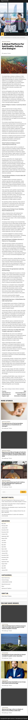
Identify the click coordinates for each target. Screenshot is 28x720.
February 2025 (5, 551)
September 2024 (5, 561)
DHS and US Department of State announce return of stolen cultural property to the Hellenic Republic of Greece (14, 627)
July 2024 (4, 565)
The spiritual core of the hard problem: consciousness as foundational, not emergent (12, 425)
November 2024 (5, 557)
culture (5, 388)
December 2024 (5, 555)
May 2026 (4, 523)
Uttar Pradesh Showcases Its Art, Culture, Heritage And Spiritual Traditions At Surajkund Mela (13, 484)
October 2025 (4, 534)
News (3, 586)
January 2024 (4, 570)
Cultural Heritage (5, 580)
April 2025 (4, 546)
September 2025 (5, 536)
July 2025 (4, 540)
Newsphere (18, 718)
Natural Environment (6, 584)
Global (13, 388)
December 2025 (5, 530)
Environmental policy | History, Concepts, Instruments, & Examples (20, 394)
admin (9, 53)
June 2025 (4, 542)
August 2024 (4, 563)
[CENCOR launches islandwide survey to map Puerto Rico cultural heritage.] (14, 669)
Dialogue (9, 388)
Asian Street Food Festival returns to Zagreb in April (6, 394)
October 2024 (4, 559)
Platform (17, 388)
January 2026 (4, 527)
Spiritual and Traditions (6, 41)
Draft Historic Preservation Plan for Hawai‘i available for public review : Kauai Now (14, 655)
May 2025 (4, 544)
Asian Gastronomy (6, 577)
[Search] (26, 34)
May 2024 (4, 568)
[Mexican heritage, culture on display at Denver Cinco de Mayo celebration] (14, 697)
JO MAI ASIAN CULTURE (7, 582)
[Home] (2, 34)
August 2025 (4, 538)
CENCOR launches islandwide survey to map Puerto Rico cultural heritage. (14, 682)
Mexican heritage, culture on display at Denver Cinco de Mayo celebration (12, 710)
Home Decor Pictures (6, 596)
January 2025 (4, 553)
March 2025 (4, 549)
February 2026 (5, 525)
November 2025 (5, 532)
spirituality (22, 388)
